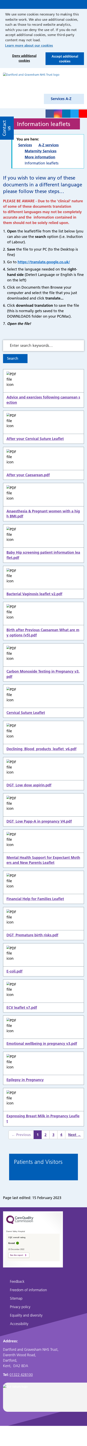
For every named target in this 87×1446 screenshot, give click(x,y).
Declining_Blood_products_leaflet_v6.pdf (41, 749)
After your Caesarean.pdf (28, 475)
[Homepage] (31, 82)
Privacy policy (20, 1306)
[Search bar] (73, 4)
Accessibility (19, 1323)
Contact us (7, 128)
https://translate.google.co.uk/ (44, 262)
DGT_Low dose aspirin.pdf (28, 785)
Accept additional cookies (62, 59)
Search (12, 358)
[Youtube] (83, 113)
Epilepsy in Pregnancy (25, 1079)
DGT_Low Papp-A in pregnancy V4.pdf (39, 821)
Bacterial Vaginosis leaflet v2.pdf (34, 594)
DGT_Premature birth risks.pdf (32, 935)
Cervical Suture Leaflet (25, 712)
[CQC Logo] (19, 1226)
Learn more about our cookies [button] (29, 45)
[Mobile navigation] (82, 4)
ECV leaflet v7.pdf (21, 1007)
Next (73, 1135)
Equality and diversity (26, 1315)
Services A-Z (61, 98)
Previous (19, 1135)
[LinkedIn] (66, 113)
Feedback (17, 1281)
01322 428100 (21, 1374)
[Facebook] (50, 113)
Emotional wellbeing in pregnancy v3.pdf (41, 1043)
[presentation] (7, 1168)
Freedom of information (28, 1290)
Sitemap (16, 1298)
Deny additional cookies (20, 59)
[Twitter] (74, 113)
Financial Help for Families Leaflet (35, 899)
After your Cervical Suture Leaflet (35, 438)
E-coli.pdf (14, 971)
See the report (16, 1255)
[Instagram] (58, 113)
